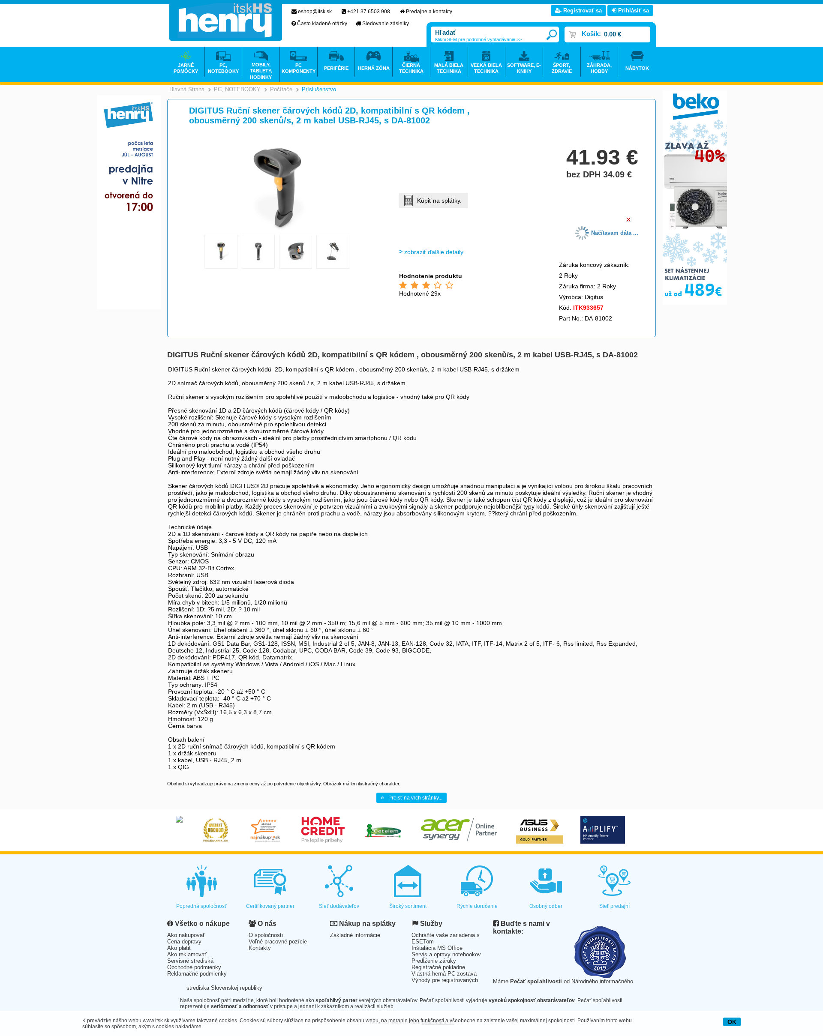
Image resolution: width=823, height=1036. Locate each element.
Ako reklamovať (187, 954)
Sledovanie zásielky (385, 24)
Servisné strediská (190, 961)
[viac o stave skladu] (628, 220)
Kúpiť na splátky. (439, 200)
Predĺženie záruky (434, 961)
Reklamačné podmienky (197, 973)
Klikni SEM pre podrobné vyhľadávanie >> (478, 39)
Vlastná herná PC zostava (444, 973)
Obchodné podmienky (194, 967)
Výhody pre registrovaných (445, 980)
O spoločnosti (266, 935)
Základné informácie (355, 935)
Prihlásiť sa (632, 10)
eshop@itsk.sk (315, 12)
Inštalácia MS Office (437, 948)
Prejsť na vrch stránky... (415, 798)
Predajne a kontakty (429, 12)
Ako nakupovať (186, 935)
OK (731, 1021)
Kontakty (260, 948)
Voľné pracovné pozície (278, 941)
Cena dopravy (184, 941)
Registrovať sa (582, 10)
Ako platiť (179, 948)
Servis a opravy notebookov (446, 954)
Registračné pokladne (438, 967)
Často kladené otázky (322, 24)
